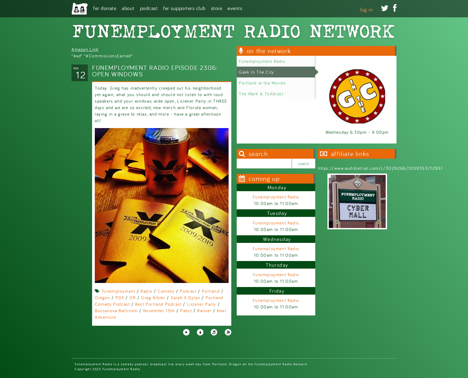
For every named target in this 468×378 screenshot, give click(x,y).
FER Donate (104, 8)
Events (234, 8)
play (186, 332)
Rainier (204, 310)
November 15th (159, 310)
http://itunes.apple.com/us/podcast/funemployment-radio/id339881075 (214, 332)
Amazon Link (85, 49)
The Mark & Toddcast (261, 93)
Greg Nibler (153, 297)
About (128, 8)
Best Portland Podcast (158, 304)
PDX (119, 297)
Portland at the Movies (262, 83)
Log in (366, 9)
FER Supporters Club (184, 8)
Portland (211, 291)
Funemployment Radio (262, 61)
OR (132, 297)
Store (216, 8)
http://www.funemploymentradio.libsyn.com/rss (228, 332)
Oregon (102, 297)
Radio (146, 291)
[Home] (80, 9)
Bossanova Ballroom (116, 310)
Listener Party (201, 304)
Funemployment (118, 291)
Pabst (186, 310)
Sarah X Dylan (185, 297)
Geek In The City (256, 72)
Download (200, 332)
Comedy (166, 291)
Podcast (149, 8)
